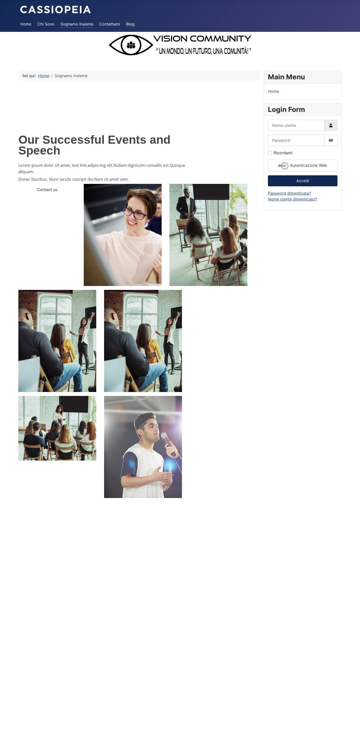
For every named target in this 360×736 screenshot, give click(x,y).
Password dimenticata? (289, 193)
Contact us (47, 189)
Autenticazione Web (308, 165)
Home (25, 24)
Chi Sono (45, 24)
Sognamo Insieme (76, 24)
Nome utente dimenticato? (292, 199)
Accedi (302, 180)
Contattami (109, 24)
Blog (130, 24)
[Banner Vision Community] (180, 45)
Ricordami (283, 152)
